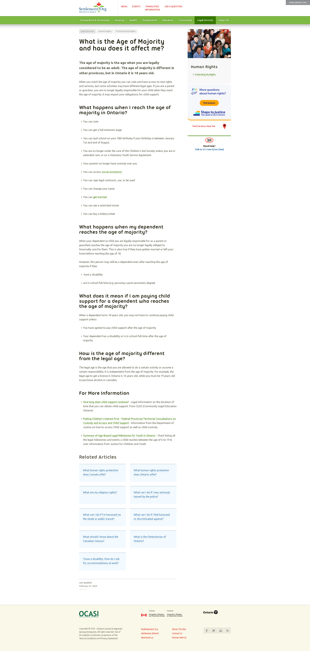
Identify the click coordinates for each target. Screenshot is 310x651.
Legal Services (205, 20)
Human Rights (105, 31)
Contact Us (177, 633)
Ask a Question (173, 6)
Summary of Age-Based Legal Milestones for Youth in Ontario (119, 435)
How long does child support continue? (106, 402)
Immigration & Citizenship (94, 20)
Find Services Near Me (203, 126)
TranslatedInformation (152, 8)
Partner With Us (179, 637)
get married (100, 197)
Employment (149, 20)
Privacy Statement (109, 638)
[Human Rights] (209, 102)
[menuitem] (95, 20)
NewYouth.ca (147, 637)
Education (167, 20)
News (124, 6)
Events (136, 6)
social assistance (112, 171)
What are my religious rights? (100, 492)
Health (133, 20)
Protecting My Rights (126, 31)
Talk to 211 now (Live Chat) (209, 149)
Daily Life (224, 20)
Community (185, 20)
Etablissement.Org (298, 3)
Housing (119, 20)
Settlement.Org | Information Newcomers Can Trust (97, 8)
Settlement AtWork (150, 633)
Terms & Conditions (88, 638)
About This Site (179, 629)
